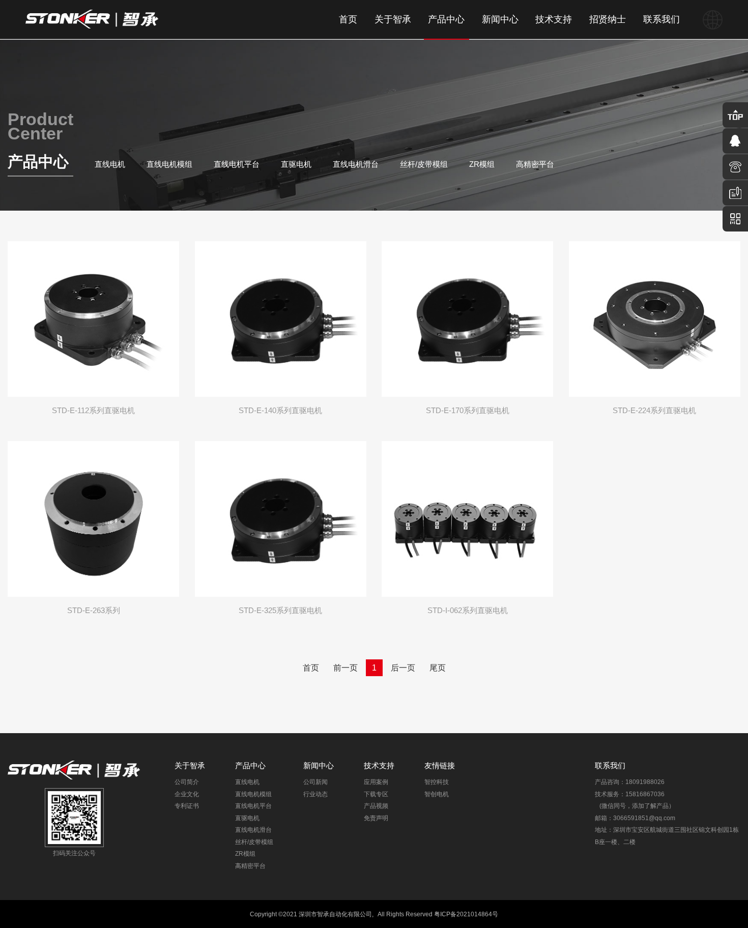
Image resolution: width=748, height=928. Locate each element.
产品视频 (376, 805)
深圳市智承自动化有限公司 (335, 914)
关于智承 (393, 19)
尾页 (437, 667)
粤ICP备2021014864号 (466, 914)
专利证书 (187, 805)
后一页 (403, 667)
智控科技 (436, 781)
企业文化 (187, 794)
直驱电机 (296, 164)
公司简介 (187, 781)
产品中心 (446, 19)
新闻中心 (500, 19)
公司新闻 (315, 781)
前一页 (345, 667)
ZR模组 (482, 164)
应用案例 (376, 781)
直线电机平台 (237, 164)
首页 (348, 19)
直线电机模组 (169, 164)
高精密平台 (535, 164)
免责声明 (376, 818)
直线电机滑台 (356, 164)
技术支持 (553, 19)
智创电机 (436, 794)
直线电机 (110, 164)
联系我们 (661, 19)
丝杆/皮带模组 (424, 164)
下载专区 (376, 794)
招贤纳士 (607, 19)
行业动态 (315, 794)
